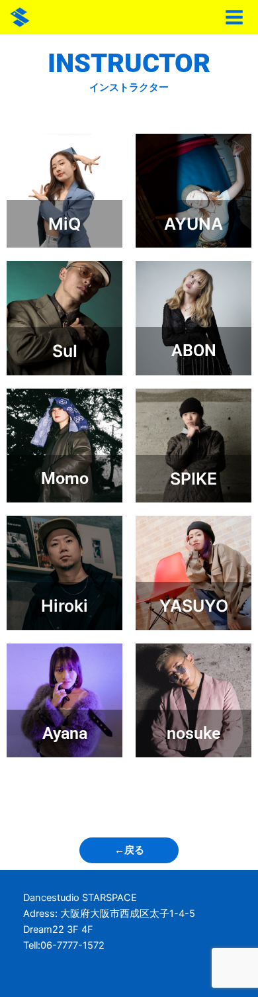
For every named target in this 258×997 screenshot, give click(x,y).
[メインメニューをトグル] (234, 17)
